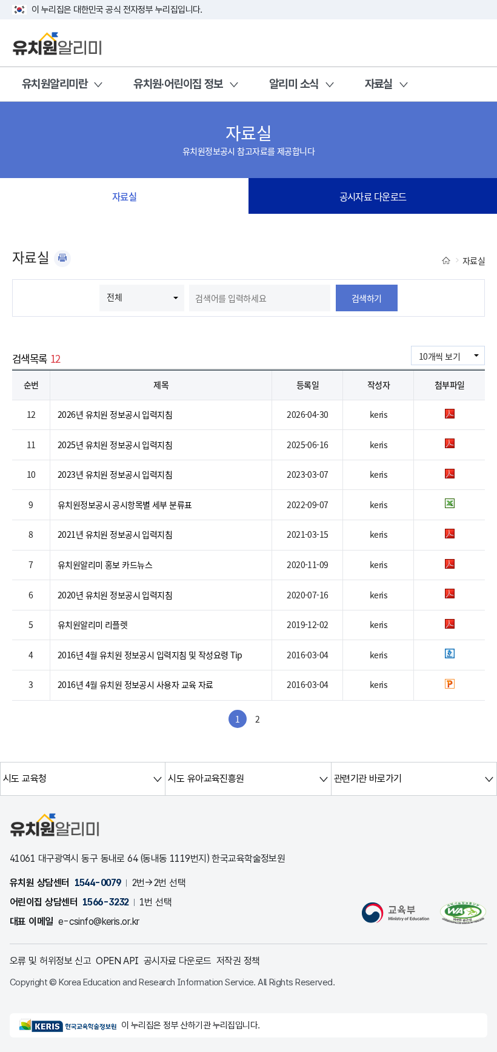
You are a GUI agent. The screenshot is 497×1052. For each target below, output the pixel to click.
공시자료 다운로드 (373, 196)
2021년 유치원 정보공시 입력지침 (115, 534)
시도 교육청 (25, 778)
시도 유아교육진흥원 (206, 778)
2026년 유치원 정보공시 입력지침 (115, 414)
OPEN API (117, 961)
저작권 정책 (238, 961)
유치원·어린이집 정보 (178, 84)
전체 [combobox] (114, 297)
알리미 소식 (294, 84)
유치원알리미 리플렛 (92, 624)
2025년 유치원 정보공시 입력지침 (115, 444)
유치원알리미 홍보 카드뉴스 (105, 564)
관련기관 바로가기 (368, 778)
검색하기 (367, 298)
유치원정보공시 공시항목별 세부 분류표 (125, 504)
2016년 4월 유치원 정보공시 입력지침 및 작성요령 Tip (150, 655)
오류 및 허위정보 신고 (50, 961)
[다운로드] (450, 415)
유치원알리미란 (54, 84)
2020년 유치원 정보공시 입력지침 (115, 595)
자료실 (379, 84)
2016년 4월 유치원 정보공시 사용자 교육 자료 (135, 684)
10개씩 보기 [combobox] (439, 356)
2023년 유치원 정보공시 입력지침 (115, 474)
